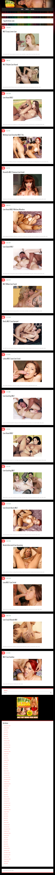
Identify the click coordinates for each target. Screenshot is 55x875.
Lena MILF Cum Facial (9, 582)
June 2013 (6, 790)
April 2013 (6, 794)
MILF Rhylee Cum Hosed (10, 64)
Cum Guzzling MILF (9, 395)
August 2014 (6, 760)
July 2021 (6, 755)
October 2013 (6, 781)
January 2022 (6, 742)
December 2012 (7, 803)
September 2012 (7, 809)
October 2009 (6, 856)
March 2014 (6, 770)
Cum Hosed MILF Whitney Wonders (14, 209)
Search (5, 690)
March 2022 (6, 738)
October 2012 (6, 807)
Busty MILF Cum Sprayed (10, 321)
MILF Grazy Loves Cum (10, 31)
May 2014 (6, 766)
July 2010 (6, 837)
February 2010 (7, 848)
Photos (32, 9)
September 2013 (7, 783)
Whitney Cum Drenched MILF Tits (13, 134)
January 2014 (6, 775)
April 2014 (6, 768)
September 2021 (7, 751)
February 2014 (7, 773)
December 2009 (7, 852)
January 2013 (6, 801)
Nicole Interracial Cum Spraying (13, 545)
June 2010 (6, 839)
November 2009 (7, 854)
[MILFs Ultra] (27, 3)
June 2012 (6, 816)
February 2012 (7, 824)
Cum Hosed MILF (8, 97)
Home (22, 9)
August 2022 (6, 727)
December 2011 (7, 829)
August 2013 (6, 785)
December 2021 (7, 745)
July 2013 (6, 788)
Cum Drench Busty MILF (10, 507)
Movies (27, 9)
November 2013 (7, 779)
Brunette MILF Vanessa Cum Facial (13, 172)
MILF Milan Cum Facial (10, 284)
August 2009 (6, 861)
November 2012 (7, 805)
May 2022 (6, 734)
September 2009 (7, 859)
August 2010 (6, 835)
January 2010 (6, 850)
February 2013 (7, 798)
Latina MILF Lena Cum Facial (11, 358)
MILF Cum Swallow (8, 657)
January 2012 (6, 826)
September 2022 (7, 725)
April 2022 (6, 736)
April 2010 (6, 844)
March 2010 (6, 846)
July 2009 (6, 863)
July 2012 (6, 813)
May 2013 (6, 792)
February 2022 (7, 740)
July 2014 (6, 762)
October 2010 (6, 831)
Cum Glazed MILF (8, 246)
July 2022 (6, 730)
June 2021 (6, 758)
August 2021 (6, 753)
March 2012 (6, 822)
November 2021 (7, 747)
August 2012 (6, 811)
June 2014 (6, 764)
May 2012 (6, 818)
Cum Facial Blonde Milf (10, 619)
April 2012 (6, 820)
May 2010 (6, 841)
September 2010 (7, 833)
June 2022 (6, 732)
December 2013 (7, 777)
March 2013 (6, 796)
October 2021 (6, 749)
